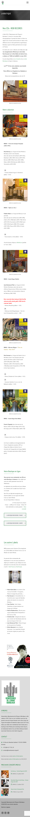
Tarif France (11, 567)
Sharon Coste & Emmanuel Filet (17, 789)
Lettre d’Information (18, 756)
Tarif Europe (19, 567)
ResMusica (19, 242)
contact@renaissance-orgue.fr (11, 750)
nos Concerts (17, 59)
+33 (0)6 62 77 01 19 (8, 747)
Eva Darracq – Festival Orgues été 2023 (19, 771)
